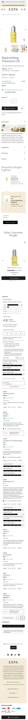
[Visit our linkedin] (19, 655)
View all (23, 81)
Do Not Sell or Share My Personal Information (13, 684)
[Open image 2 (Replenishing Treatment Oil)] (15, 48)
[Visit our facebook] (8, 655)
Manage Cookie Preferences (13, 682)
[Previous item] (2, 260)
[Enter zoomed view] (24, 39)
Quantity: (5, 97)
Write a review (6, 70)
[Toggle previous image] (1, 29)
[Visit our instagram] (11, 655)
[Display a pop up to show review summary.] (21, 270)
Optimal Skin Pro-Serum (14, 267)
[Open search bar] (4, 9)
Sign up (13, 647)
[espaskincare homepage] (13, 9)
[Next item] (24, 260)
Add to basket (14, 278)
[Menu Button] (1, 9)
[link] (22, 9)
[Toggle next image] (25, 29)
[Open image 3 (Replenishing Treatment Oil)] (24, 48)
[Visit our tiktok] (15, 655)
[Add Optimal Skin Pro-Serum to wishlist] (25, 242)
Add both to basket (10, 222)
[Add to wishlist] (22, 108)
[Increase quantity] (14, 101)
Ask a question (15, 70)
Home (3, 14)
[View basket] (24, 9)
